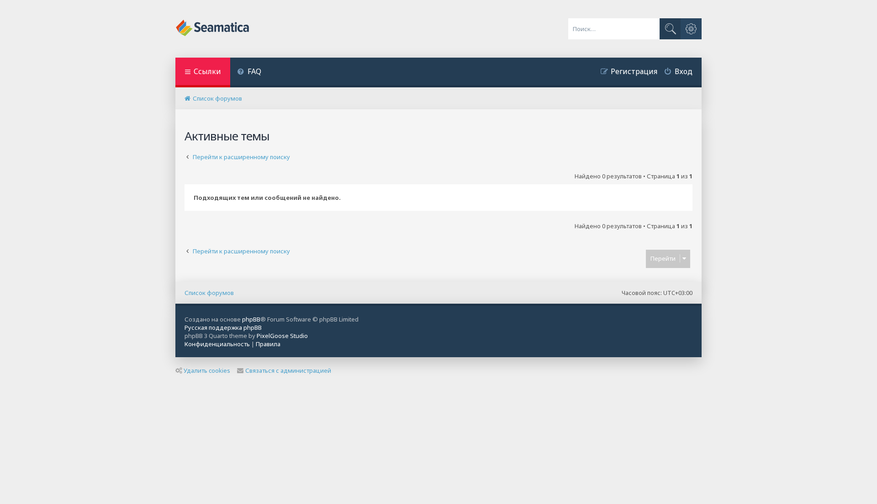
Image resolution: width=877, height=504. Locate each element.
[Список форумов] (213, 28)
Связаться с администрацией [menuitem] (288, 370)
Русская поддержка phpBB (223, 327)
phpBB (251, 319)
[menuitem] (249, 72)
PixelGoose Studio (282, 336)
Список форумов (209, 293)
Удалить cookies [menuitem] (207, 370)
